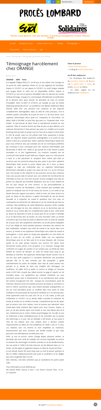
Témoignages (72, 43)
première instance (78, 81)
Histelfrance (84, 93)
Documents (14, 49)
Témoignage (16, 56)
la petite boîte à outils (81, 84)
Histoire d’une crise (44, 43)
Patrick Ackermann (85, 69)
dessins (77, 87)
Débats (60, 43)
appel (92, 81)
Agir (41, 49)
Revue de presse (29, 49)
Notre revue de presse (78, 66)
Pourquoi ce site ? (26, 43)
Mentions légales (55, 405)
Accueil (12, 43)
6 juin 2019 (11, 76)
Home (8, 56)
